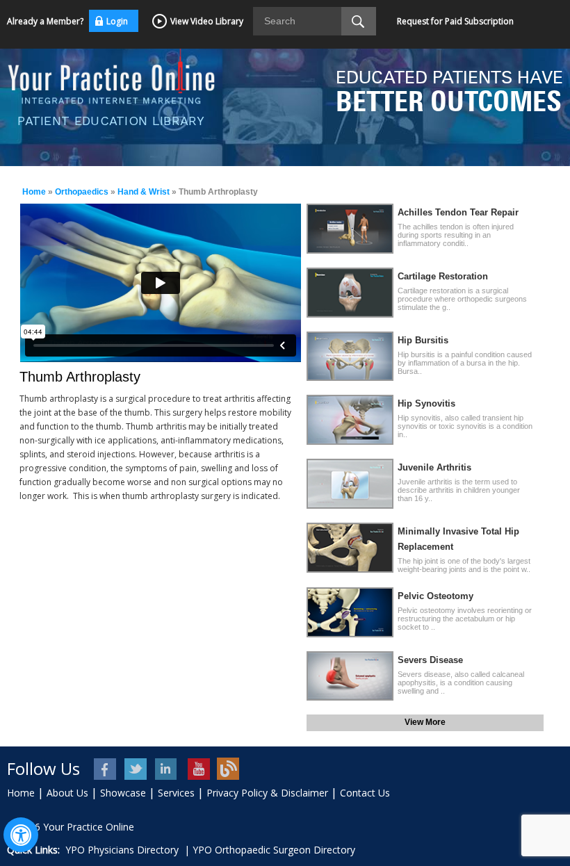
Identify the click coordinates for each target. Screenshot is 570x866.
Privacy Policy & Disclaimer (267, 792)
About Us (67, 792)
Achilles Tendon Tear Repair (458, 212)
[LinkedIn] (167, 769)
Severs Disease (430, 660)
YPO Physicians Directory (122, 849)
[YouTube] (198, 769)
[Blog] (228, 769)
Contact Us (365, 792)
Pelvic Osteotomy (435, 596)
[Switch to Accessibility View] (20, 834)
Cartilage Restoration (443, 276)
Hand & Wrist (143, 192)
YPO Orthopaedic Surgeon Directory (274, 849)
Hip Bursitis (423, 340)
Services (176, 792)
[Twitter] (136, 769)
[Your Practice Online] (111, 74)
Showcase (123, 792)
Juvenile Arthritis (434, 467)
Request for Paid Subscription (455, 21)
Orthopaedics (81, 192)
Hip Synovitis (426, 403)
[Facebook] (106, 769)
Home (34, 192)
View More (425, 722)
